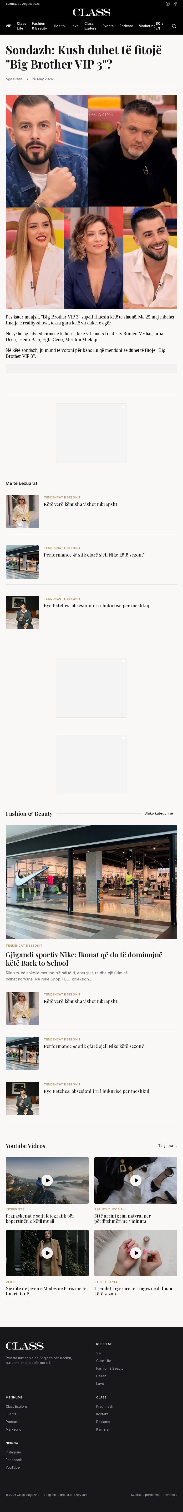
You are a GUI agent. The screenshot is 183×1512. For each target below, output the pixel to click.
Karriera (102, 1429)
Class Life (21, 25)
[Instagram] (168, 4)
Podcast (126, 26)
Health (59, 26)
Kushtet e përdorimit (145, 1495)
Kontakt (102, 1414)
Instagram (13, 1452)
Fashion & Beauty (39, 25)
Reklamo (103, 1422)
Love (75, 26)
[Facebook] (175, 4)
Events (108, 26)
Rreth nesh (104, 1406)
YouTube (13, 1467)
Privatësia (170, 1495)
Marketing (147, 26)
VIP (8, 26)
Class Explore (90, 25)
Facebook (14, 1460)
